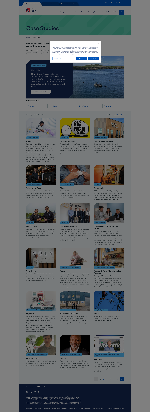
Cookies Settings (57, 58)
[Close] (98, 43)
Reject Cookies (81, 58)
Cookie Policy (57, 54)
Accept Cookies (93, 58)
